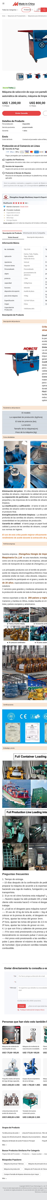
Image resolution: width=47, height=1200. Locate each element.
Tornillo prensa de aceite (10, 1133)
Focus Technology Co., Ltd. (38, 1186)
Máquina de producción (12, 1169)
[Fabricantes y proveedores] (24, 4)
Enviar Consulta (21, 113)
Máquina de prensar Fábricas (14, 1164)
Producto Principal (28, 1141)
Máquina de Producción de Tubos (35, 1169)
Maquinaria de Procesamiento (17, 16)
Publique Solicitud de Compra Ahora (30, 1010)
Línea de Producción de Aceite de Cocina (32, 1133)
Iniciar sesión (7, 223)
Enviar (21, 1006)
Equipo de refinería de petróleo (12, 1137)
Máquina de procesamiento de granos (32, 1137)
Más (3, 1178)
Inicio (3, 16)
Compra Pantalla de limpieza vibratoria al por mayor (21, 1174)
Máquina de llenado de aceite (12, 1141)
